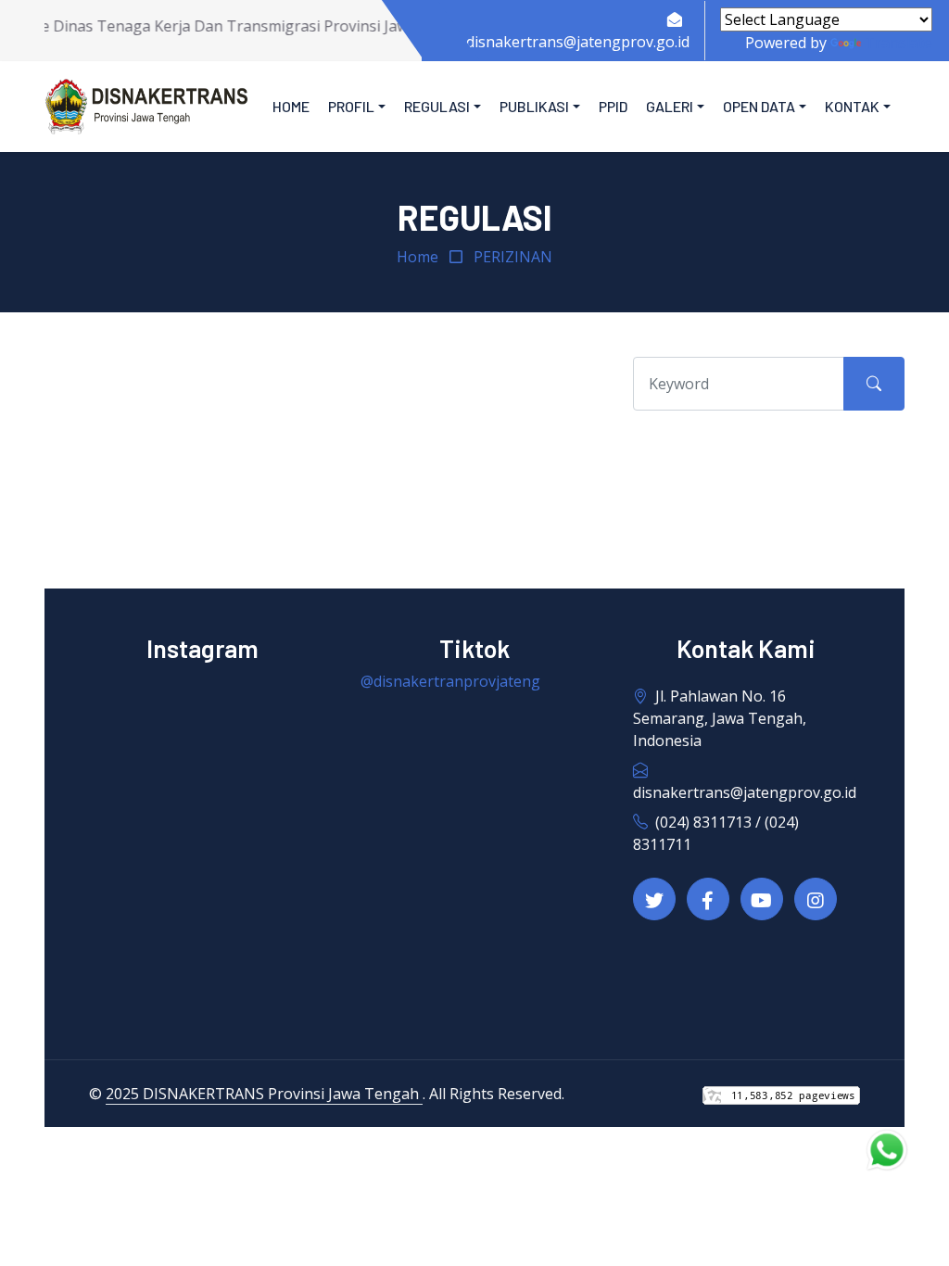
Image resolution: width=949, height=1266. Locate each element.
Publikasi (534, 106)
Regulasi (437, 106)
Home (291, 106)
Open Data (759, 106)
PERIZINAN (513, 257)
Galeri (669, 106)
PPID (613, 106)
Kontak (852, 106)
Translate (898, 42)
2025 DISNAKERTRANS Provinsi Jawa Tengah (264, 1093)
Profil (351, 106)
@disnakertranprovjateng (450, 681)
